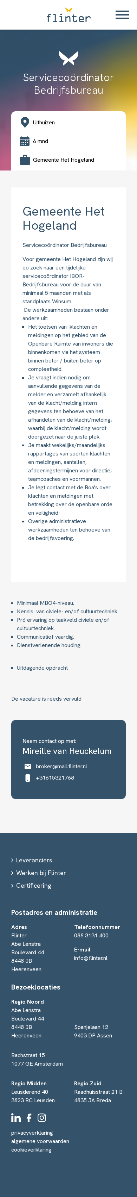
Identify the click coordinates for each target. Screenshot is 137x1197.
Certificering (33, 885)
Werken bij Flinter (41, 873)
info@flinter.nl (90, 958)
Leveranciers (34, 860)
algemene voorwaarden (40, 1141)
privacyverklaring (32, 1132)
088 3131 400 (91, 935)
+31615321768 (55, 777)
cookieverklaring (31, 1150)
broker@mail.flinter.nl (61, 766)
